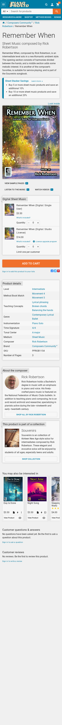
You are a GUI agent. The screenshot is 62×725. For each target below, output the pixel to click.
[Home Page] (3, 22)
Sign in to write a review (12, 561)
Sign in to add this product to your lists (18, 272)
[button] (3, 4)
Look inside (54, 103)
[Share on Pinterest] (58, 271)
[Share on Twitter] (55, 271)
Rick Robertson (39, 341)
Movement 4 (38, 293)
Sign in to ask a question (12, 542)
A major (36, 332)
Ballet (35, 318)
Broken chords (39, 306)
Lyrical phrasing (40, 302)
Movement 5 (38, 297)
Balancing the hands (42, 310)
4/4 (34, 328)
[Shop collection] (12, 438)
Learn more (36, 81)
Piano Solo (37, 323)
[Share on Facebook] (52, 271)
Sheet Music (38, 337)
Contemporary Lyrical (43, 314)
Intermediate (38, 289)
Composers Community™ (20, 22)
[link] (19, 4)
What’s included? (23, 218)
